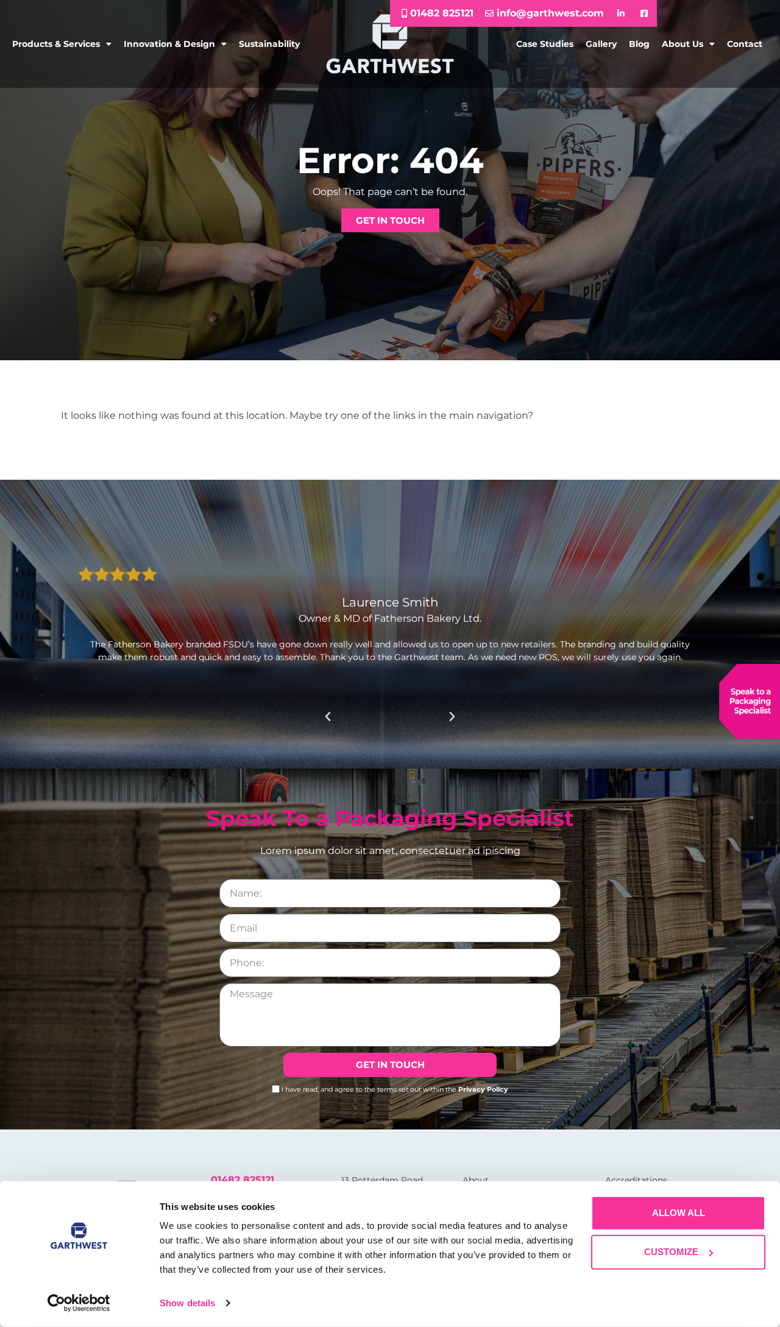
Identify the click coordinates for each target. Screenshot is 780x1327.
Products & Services (56, 43)
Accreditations (636, 1180)
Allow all (678, 1213)
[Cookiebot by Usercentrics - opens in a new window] (79, 1303)
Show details (187, 1303)
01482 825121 (242, 1180)
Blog (639, 43)
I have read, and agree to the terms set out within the (395, 1088)
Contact (744, 43)
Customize (671, 1252)
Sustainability (269, 43)
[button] (328, 717)
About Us (682, 43)
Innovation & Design (169, 43)
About (476, 1180)
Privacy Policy (483, 1088)
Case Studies (544, 43)
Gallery (601, 43)
